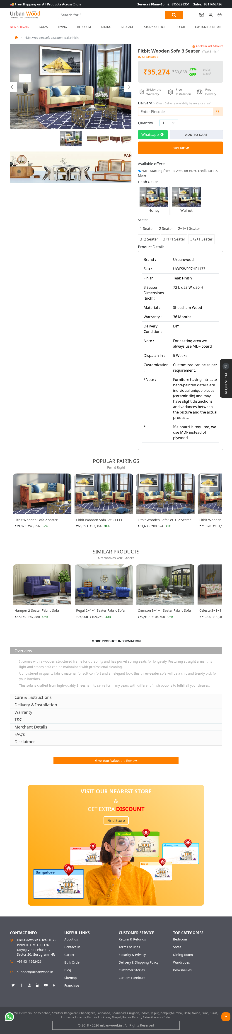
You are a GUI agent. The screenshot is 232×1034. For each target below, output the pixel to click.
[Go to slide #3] (103, 139)
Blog (67, 970)
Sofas (177, 947)
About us (71, 939)
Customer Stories (132, 970)
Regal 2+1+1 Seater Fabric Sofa (100, 610)
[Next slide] (129, 87)
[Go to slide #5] (126, 139)
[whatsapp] (9, 1016)
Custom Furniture (208, 27)
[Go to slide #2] (92, 139)
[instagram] (29, 984)
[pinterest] (54, 984)
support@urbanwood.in (35, 972)
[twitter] (13, 984)
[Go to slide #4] (115, 139)
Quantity (145, 122)
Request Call (226, 382)
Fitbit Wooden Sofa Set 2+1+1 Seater (99, 520)
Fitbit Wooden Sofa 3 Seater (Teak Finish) (51, 38)
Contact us (72, 947)
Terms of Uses (129, 947)
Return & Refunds (132, 939)
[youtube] (46, 984)
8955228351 (163, 4)
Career (69, 954)
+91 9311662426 (29, 961)
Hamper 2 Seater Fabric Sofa (36, 610)
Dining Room (183, 954)
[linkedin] (37, 984)
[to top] (225, 1016)
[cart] (217, 14)
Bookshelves (182, 970)
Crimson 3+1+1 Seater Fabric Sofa (164, 610)
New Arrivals (19, 27)
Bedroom (180, 939)
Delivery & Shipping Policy (138, 962)
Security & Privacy (132, 954)
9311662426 (207, 4)
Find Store (116, 820)
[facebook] (21, 984)
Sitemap (70, 977)
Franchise (71, 985)
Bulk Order (72, 962)
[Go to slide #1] (71, 139)
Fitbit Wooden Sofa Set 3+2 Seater (164, 519)
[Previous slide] (12, 87)
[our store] (199, 14)
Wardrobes (181, 962)
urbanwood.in (111, 1025)
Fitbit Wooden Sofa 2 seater (36, 519)
